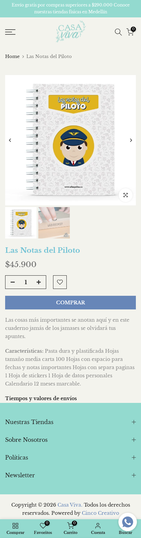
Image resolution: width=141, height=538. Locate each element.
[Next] (131, 140)
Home (12, 56)
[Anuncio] (70, 9)
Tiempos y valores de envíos (41, 398)
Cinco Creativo (100, 513)
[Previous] (10, 140)
